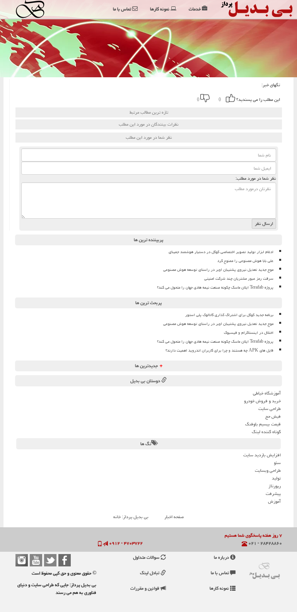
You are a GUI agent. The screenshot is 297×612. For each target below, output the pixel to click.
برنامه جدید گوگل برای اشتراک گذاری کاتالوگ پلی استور (229, 315)
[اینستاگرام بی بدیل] (21, 560)
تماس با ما (220, 572)
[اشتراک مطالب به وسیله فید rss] (92, 98)
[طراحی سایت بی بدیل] (32, 9)
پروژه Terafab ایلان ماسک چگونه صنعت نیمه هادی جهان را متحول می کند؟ (215, 287)
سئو (277, 462)
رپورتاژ (274, 485)
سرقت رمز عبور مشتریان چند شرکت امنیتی (238, 278)
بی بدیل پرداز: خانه (130, 516)
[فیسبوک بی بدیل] (64, 560)
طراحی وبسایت (268, 470)
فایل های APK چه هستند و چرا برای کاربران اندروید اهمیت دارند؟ (219, 350)
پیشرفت (273, 493)
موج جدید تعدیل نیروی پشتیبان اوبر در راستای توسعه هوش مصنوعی (218, 270)
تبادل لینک (150, 572)
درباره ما (222, 557)
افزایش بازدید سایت (262, 454)
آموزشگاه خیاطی (267, 393)
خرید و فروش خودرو (262, 400)
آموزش (274, 501)
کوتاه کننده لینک (266, 431)
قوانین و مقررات (145, 588)
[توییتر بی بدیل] (50, 560)
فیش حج (273, 416)
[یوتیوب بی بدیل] (36, 560)
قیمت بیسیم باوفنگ (263, 424)
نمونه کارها (220, 588)
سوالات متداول (146, 557)
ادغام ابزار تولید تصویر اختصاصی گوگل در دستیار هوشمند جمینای (221, 252)
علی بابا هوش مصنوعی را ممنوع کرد (245, 261)
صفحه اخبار (174, 516)
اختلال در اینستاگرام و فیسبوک (248, 333)
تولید (276, 478)
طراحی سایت (269, 408)
